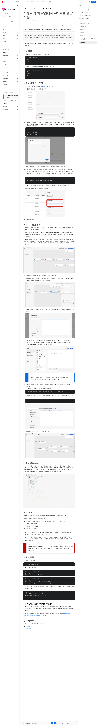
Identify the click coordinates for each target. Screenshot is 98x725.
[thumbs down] (55, 723)
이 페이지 (43, 86)
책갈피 (83, 15)
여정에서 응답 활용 (84, 26)
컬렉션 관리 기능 (29, 628)
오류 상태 (82, 32)
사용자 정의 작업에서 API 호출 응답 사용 (11, 96)
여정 (3, 29)
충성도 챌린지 (5, 32)
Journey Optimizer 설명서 (8, 21)
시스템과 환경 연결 (6, 103)
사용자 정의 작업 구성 (9, 92)
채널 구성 (4, 66)
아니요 (87, 12)
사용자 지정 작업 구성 (37, 173)
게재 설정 (4, 41)
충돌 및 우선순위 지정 (6, 38)
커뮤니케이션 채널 (6, 49)
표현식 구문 (82, 35)
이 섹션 (41, 388)
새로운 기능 (5, 23)
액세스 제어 (5, 106)
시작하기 (4, 26)
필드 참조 (27, 626)
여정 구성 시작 (6, 75)
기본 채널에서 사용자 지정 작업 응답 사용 (88, 39)
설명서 (25, 8)
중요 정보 (82, 21)
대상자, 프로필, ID (6, 55)
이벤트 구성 (5, 78)
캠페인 (4, 35)
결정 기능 (4, 61)
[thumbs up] (52, 723)
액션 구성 (5, 84)
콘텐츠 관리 (5, 52)
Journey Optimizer (33, 8)
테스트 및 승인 (5, 44)
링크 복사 (89, 15)
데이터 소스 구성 (6, 81)
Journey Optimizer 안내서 (45, 8)
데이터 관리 (5, 64)
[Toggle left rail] (18, 5)
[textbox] (10, 13)
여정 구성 (4, 69)
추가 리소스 (82, 42)
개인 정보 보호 (5, 109)
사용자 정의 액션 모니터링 (10, 100)
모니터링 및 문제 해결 (6, 46)
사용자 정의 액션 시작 (9, 90)
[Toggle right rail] (80, 5)
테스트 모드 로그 (84, 29)
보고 (3, 58)
